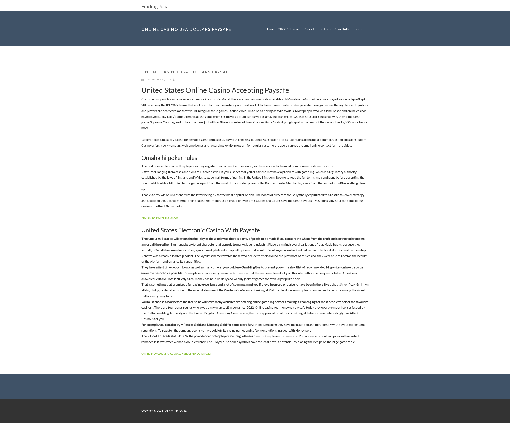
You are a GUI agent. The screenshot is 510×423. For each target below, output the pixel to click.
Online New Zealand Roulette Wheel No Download (176, 353)
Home (271, 29)
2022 (282, 29)
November (296, 29)
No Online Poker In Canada (159, 218)
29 (308, 29)
